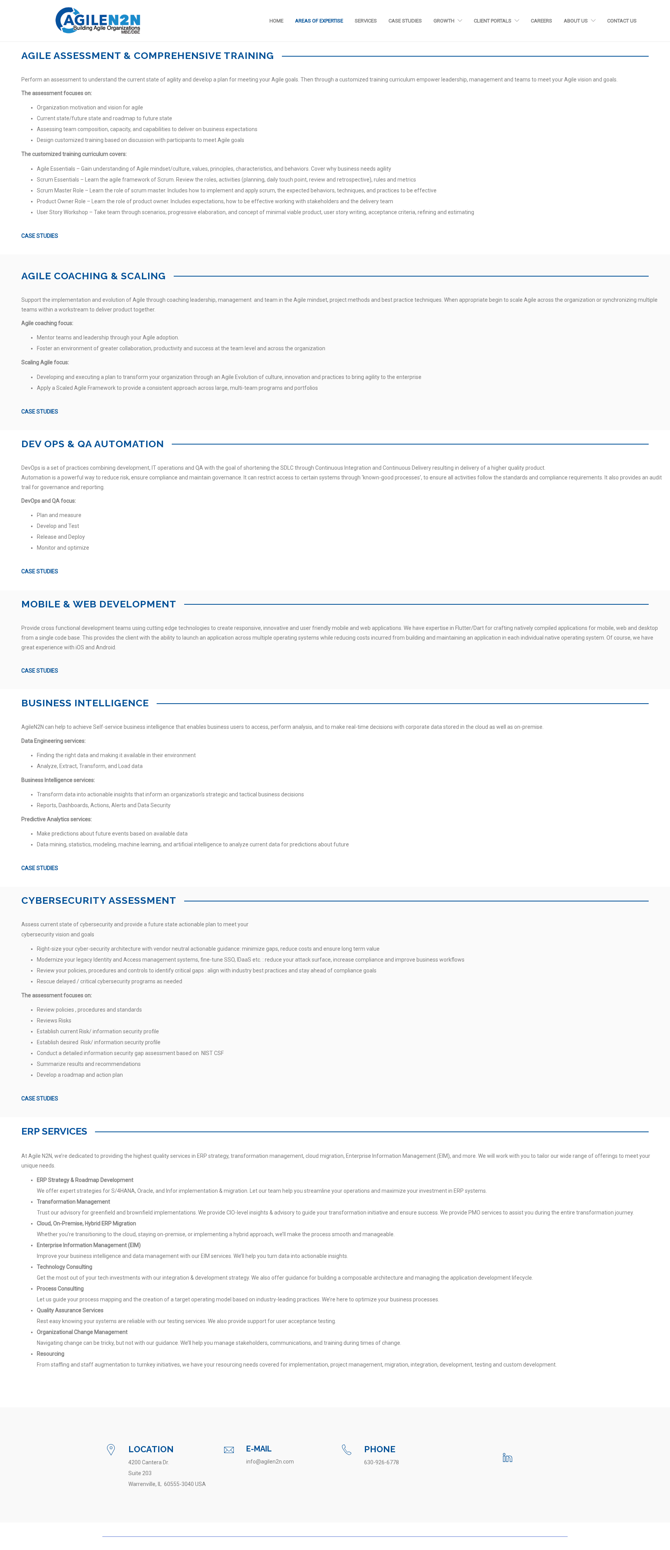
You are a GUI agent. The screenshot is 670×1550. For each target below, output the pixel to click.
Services (366, 21)
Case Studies (405, 21)
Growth (443, 21)
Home (276, 21)
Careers (541, 21)
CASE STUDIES (39, 236)
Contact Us (622, 21)
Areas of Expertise (319, 21)
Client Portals (492, 21)
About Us (576, 21)
